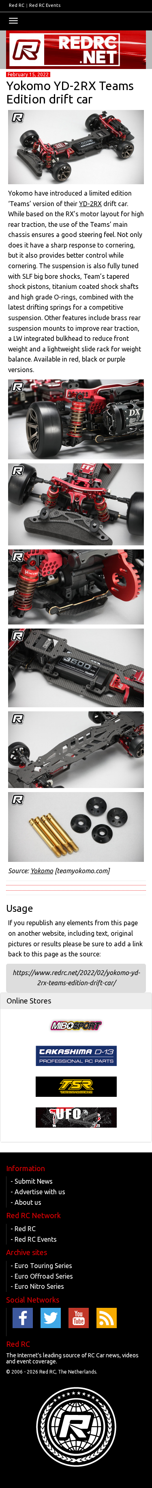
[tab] (76, 1001)
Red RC (16, 5)
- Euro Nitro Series (37, 1286)
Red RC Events (44, 5)
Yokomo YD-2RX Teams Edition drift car (70, 92)
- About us (26, 1202)
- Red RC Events (34, 1239)
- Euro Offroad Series (42, 1276)
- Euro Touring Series (41, 1265)
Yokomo (41, 870)
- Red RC (23, 1228)
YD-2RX (90, 203)
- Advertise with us (38, 1191)
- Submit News (32, 1181)
